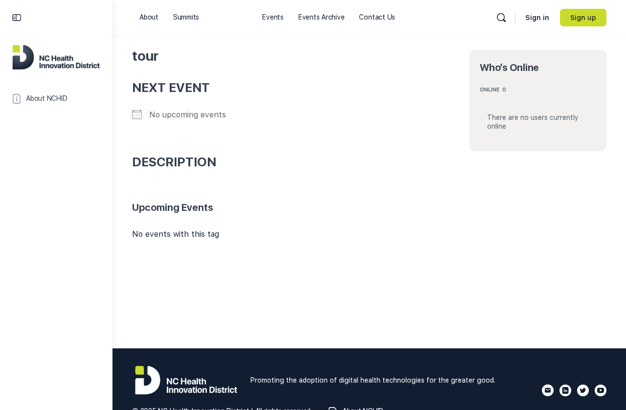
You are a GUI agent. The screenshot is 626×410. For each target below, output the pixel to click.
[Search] (501, 17)
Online (493, 90)
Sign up (583, 18)
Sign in (537, 18)
